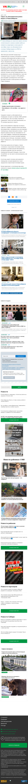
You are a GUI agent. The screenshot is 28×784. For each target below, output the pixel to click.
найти (19, 387)
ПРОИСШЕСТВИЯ (5, 696)
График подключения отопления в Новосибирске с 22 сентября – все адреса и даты (13, 108)
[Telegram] (16, 197)
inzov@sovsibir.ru (4, 764)
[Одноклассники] (13, 197)
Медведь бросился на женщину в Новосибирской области (10, 677)
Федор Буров (13, 20)
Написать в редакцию (14, 745)
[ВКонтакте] (9, 197)
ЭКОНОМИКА (4, 672)
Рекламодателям (6, 721)
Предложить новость (14, 201)
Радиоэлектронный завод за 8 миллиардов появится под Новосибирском (13, 652)
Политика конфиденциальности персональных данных (11, 777)
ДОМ (8, 229)
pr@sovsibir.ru (19, 765)
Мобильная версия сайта (8, 733)
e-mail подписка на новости (10, 729)
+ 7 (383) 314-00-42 (8, 763)
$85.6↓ (13, 1)
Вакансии (4, 723)
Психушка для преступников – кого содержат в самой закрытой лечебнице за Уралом (13, 368)
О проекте (4, 717)
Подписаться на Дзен (9, 377)
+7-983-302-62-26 (4, 767)
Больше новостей (14, 420)
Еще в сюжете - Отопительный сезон (12, 293)
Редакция (4, 719)
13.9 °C (9, 1)
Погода (3, 725)
